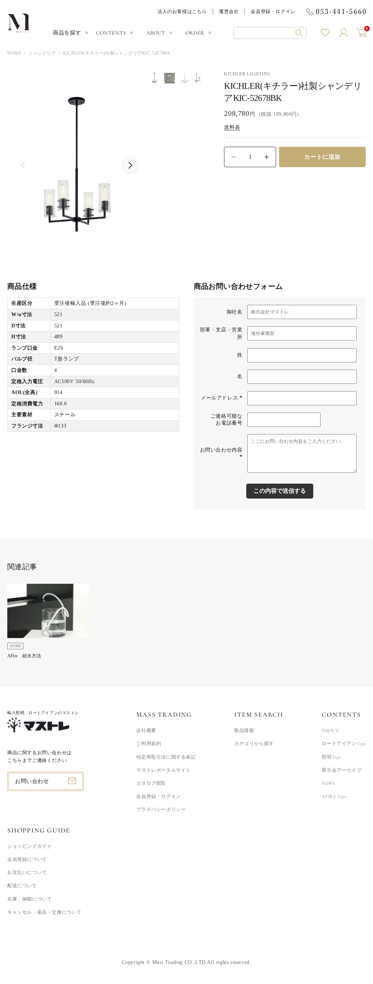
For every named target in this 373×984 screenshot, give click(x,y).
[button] (270, 33)
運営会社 (229, 11)
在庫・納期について (29, 899)
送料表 (232, 127)
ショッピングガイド (29, 846)
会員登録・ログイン (273, 11)
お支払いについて (27, 872)
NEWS (328, 783)
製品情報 (244, 730)
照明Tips (331, 757)
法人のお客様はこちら (182, 11)
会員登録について (27, 859)
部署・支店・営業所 (221, 333)
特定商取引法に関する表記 (166, 757)
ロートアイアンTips (344, 744)
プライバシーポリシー (161, 809)
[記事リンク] (48, 624)
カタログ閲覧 (151, 783)
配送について (22, 886)
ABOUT (330, 730)
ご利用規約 (148, 744)
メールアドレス (221, 398)
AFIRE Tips (334, 796)
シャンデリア (42, 53)
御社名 (235, 312)
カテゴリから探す (254, 744)
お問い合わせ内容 (221, 453)
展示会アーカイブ (341, 770)
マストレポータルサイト (163, 770)
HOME (14, 53)
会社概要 (146, 730)
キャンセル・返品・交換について (44, 912)
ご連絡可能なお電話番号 (227, 419)
